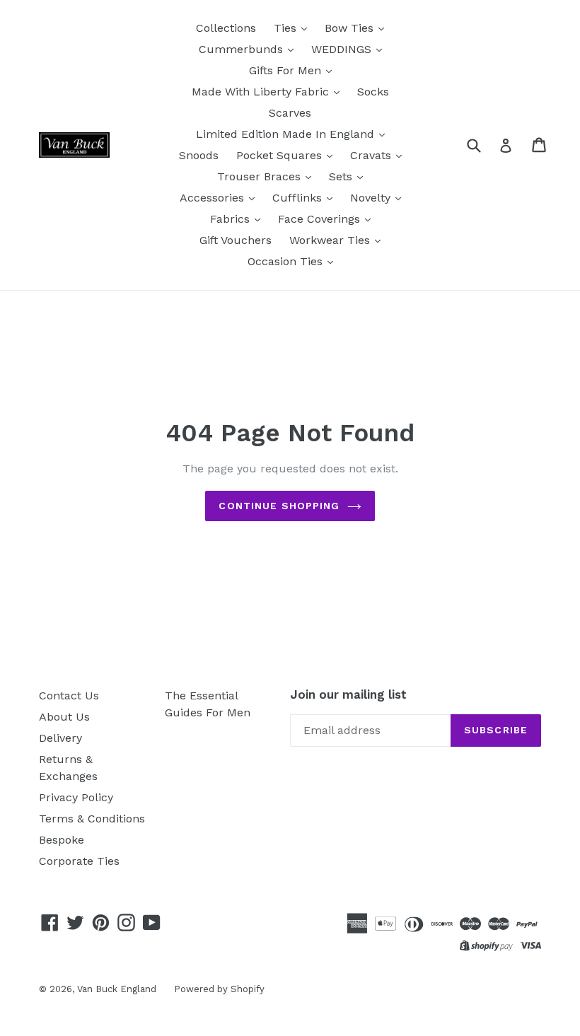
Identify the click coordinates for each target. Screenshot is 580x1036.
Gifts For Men (287, 70)
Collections (226, 28)
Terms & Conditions (92, 818)
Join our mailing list (348, 694)
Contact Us (69, 695)
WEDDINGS (343, 49)
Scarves (290, 113)
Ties (287, 28)
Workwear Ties (331, 240)
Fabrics (231, 219)
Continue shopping (279, 505)
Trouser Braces (260, 176)
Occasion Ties (287, 261)
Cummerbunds (242, 49)
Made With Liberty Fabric (262, 91)
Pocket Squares (280, 155)
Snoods (199, 155)
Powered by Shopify (219, 989)
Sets (342, 176)
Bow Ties (351, 28)
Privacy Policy (76, 797)
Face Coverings (321, 219)
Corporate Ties (79, 861)
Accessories (214, 197)
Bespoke (61, 839)
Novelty (372, 197)
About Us (64, 716)
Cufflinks (298, 197)
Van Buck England (116, 989)
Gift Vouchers (235, 240)
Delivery (60, 738)
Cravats (372, 155)
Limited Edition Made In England (287, 134)
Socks (373, 91)
